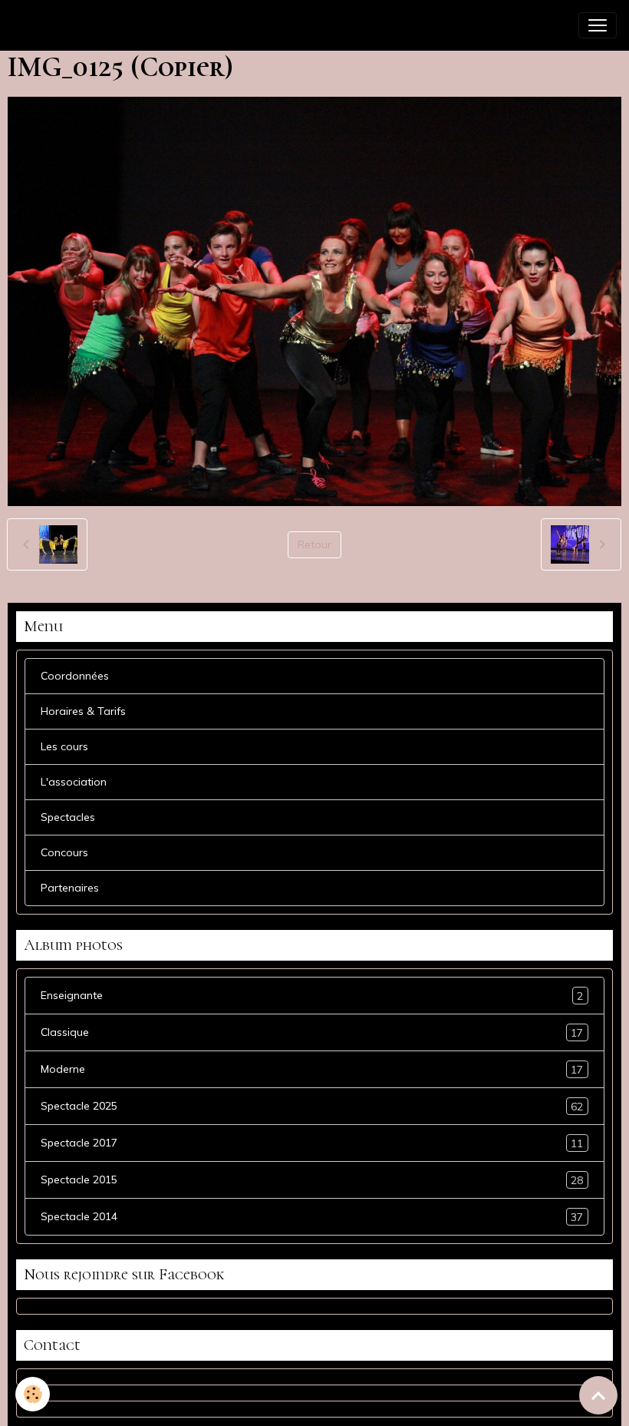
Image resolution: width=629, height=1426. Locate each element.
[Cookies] (32, 1394)
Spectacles (68, 817)
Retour (314, 544)
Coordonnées (75, 676)
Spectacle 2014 (312, 1216)
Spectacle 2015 (312, 1180)
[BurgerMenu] (597, 25)
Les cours (64, 746)
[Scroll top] (598, 1395)
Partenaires (70, 888)
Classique (312, 1032)
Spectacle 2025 (312, 1106)
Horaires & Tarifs (83, 711)
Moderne (312, 1069)
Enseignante (312, 995)
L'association (74, 782)
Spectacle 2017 (312, 1143)
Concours (64, 852)
